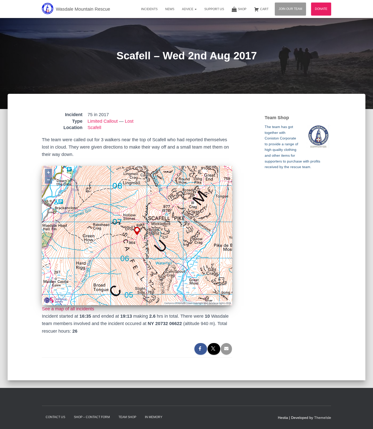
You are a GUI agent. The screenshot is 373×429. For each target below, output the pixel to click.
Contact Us (55, 417)
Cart (264, 9)
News (169, 9)
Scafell (94, 127)
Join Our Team (290, 9)
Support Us (214, 9)
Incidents (149, 9)
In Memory (153, 417)
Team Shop (127, 417)
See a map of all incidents (68, 308)
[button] (195, 9)
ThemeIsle (322, 418)
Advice (188, 9)
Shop (242, 9)
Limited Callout (103, 121)
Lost (129, 121)
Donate (321, 9)
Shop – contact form (92, 417)
